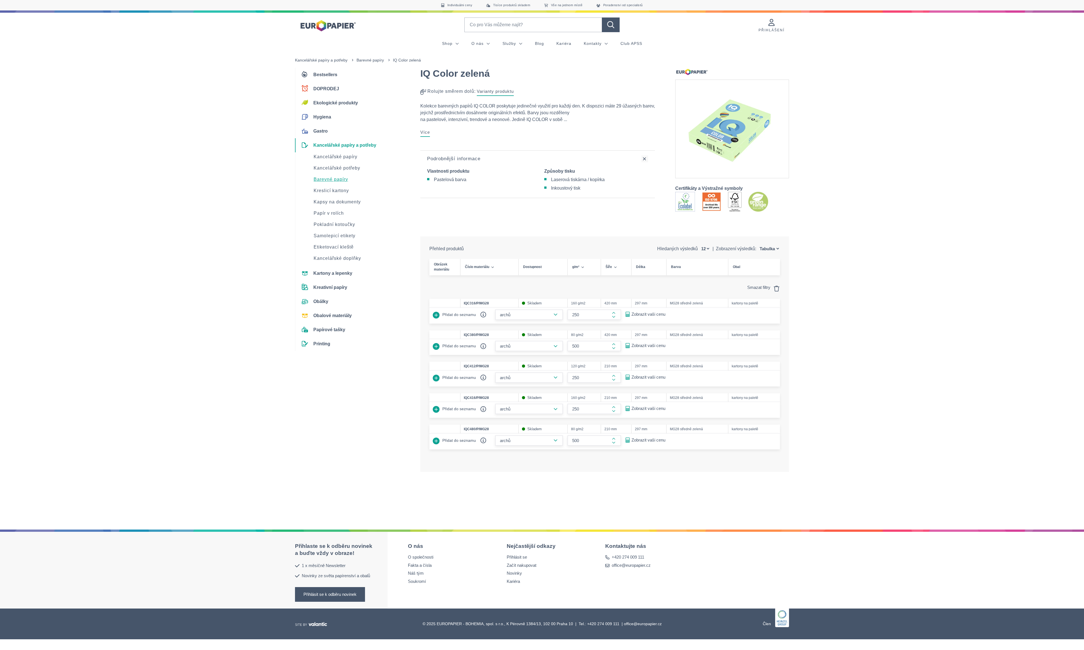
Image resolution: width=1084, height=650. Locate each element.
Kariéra (563, 43)
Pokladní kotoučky (334, 224)
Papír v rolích (329, 213)
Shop (448, 43)
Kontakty (593, 43)
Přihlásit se (517, 557)
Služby (509, 43)
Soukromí (417, 581)
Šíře (609, 267)
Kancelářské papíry (335, 156)
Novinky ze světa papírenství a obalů (336, 575)
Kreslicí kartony (331, 190)
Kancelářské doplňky (337, 258)
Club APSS (631, 43)
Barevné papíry (370, 60)
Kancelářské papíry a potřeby (321, 60)
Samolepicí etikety (334, 235)
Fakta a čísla (420, 565)
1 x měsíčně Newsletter (324, 565)
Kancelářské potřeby (337, 168)
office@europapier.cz (631, 565)
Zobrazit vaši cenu (648, 314)
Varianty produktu (495, 91)
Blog (539, 43)
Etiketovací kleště (334, 247)
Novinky (514, 573)
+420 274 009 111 (628, 557)
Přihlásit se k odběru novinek (330, 594)
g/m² (575, 267)
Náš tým (416, 573)
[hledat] (611, 24)
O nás (478, 43)
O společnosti (420, 557)
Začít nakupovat (521, 565)
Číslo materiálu (477, 267)
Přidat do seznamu (458, 314)
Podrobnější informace (453, 158)
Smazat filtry (759, 287)
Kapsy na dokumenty (337, 201)
